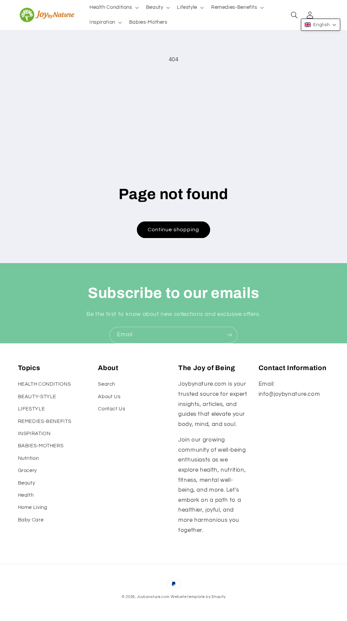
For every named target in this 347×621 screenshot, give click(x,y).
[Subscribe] (229, 335)
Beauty (26, 483)
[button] (113, 7)
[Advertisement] (173, 119)
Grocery (27, 470)
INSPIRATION (34, 433)
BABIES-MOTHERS (41, 445)
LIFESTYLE (31, 408)
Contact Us (111, 408)
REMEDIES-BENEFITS (45, 421)
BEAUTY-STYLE (37, 396)
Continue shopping (174, 229)
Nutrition (28, 458)
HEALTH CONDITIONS (44, 384)
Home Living (32, 507)
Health (26, 495)
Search (106, 384)
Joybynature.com (153, 597)
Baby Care (31, 519)
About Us (109, 396)
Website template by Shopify (198, 597)
